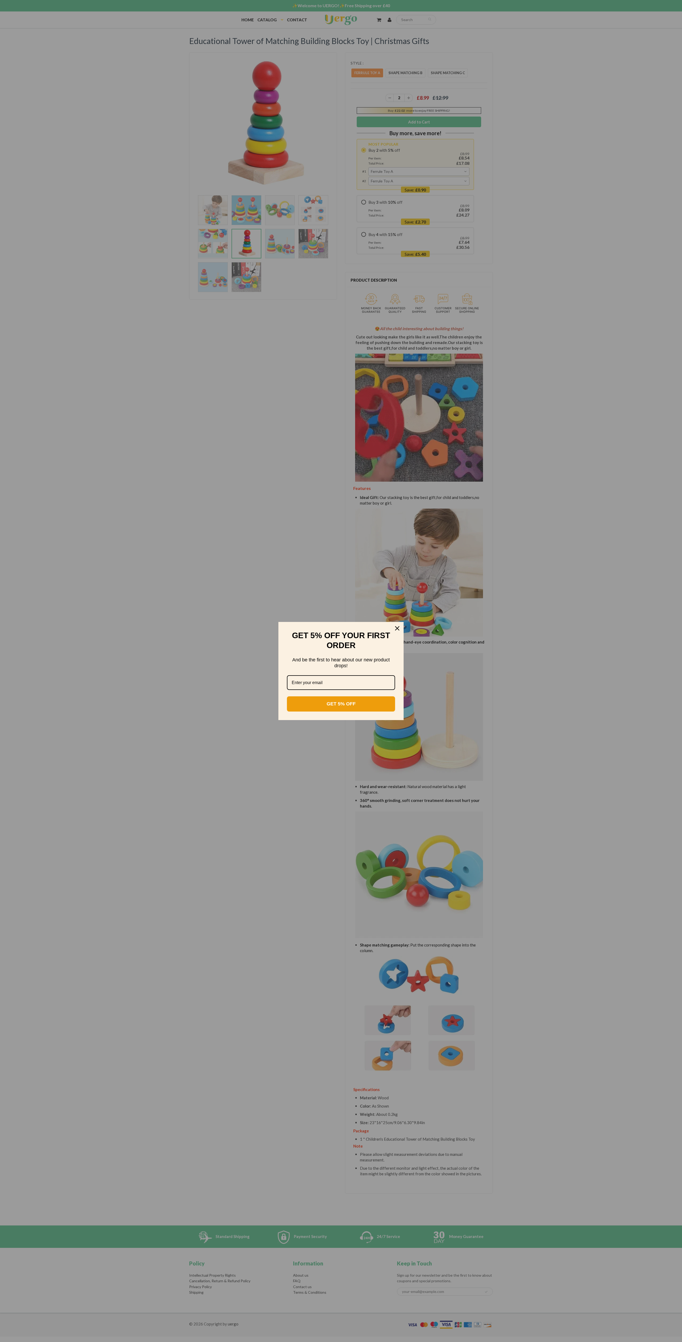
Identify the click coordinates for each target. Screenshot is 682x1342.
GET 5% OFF (341, 703)
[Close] (397, 628)
